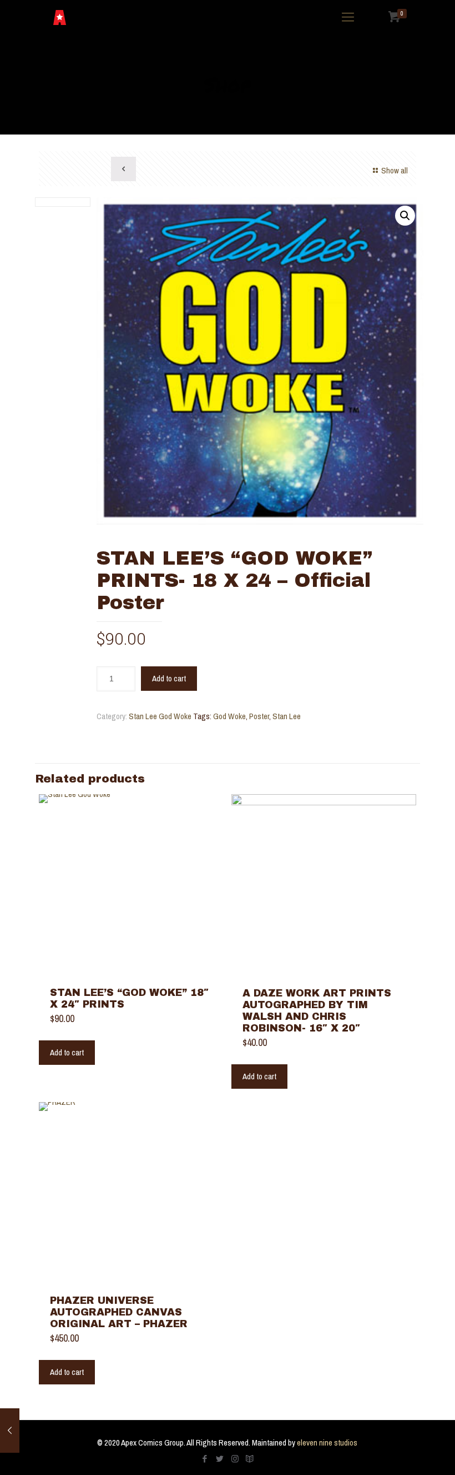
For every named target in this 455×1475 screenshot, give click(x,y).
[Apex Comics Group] (59, 16)
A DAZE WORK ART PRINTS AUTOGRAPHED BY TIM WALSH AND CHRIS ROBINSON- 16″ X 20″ (316, 1011)
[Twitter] (220, 1458)
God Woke (229, 716)
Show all (394, 170)
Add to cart (169, 678)
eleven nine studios (327, 1442)
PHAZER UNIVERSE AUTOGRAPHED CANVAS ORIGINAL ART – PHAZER (119, 1312)
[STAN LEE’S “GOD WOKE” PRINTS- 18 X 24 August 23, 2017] (9, 1430)
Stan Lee (286, 716)
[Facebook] (205, 1458)
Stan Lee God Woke (160, 716)
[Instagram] (235, 1458)
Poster (259, 716)
